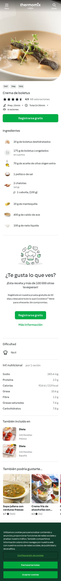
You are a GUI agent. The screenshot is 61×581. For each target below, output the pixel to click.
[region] (30, 552)
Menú (7, 8)
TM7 (6, 86)
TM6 (13, 86)
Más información (30, 325)
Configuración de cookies (30, 555)
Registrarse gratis (30, 118)
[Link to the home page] (30, 6)
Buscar (54, 8)
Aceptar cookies (30, 574)
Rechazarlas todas (30, 565)
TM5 (21, 86)
